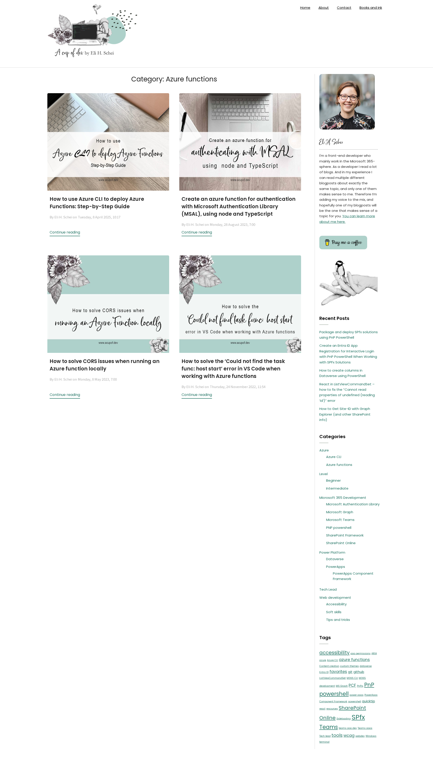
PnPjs (360, 686)
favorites (338, 671)
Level (323, 474)
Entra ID (324, 672)
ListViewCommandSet (332, 678)
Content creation (329, 666)
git (350, 671)
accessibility (334, 652)
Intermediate (337, 488)
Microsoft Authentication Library (353, 504)
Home (305, 7)
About (323, 7)
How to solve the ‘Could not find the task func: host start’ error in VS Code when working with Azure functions (233, 369)
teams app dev (348, 728)
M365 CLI (352, 678)
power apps (357, 695)
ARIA (374, 653)
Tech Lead (328, 589)
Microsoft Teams (340, 519)
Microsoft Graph (339, 512)
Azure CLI (333, 456)
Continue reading (65, 232)
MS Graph (342, 686)
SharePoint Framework (345, 535)
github (358, 671)
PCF (352, 685)
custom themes (349, 666)
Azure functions (339, 464)
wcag (349, 735)
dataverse (366, 666)
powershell (354, 701)
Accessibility (336, 604)
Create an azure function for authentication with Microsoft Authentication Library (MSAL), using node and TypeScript (238, 206)
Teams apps (365, 728)
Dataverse (335, 559)
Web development (335, 597)
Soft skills (333, 612)
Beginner (333, 480)
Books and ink (370, 7)
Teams (328, 727)
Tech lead (325, 736)
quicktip (368, 701)
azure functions (354, 659)
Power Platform (332, 552)
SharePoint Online (341, 543)
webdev (360, 736)
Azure (324, 450)
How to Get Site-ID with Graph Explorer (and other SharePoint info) (345, 414)
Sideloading (343, 718)
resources (332, 708)
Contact (344, 7)
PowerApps (335, 566)
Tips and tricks (338, 619)
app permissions (360, 653)
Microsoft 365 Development (342, 497)
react (322, 708)
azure (322, 660)
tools (337, 735)
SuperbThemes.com (251, 756)
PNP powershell (338, 527)
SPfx (358, 717)
